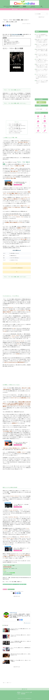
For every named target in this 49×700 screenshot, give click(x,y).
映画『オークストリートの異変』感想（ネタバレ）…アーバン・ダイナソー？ (41, 70)
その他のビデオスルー (11, 589)
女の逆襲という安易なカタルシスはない (15, 131)
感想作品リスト (41, 102)
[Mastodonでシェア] (5, 25)
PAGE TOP (25, 689)
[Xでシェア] (3, 25)
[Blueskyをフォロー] (22, 620)
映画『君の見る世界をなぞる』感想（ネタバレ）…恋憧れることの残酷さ (41, 50)
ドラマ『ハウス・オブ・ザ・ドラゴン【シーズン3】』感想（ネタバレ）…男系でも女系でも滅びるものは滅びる (41, 76)
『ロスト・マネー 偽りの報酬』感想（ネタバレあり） (17, 128)
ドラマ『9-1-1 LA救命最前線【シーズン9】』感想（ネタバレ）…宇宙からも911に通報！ (42, 35)
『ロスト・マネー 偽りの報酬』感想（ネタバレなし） (17, 125)
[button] (47, 13)
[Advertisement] (17, 15)
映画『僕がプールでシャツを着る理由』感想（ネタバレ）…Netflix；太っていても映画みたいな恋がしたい (41, 40)
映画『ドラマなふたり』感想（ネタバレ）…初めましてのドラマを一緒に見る (41, 55)
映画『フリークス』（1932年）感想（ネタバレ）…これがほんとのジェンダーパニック (41, 45)
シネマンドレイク (13, 612)
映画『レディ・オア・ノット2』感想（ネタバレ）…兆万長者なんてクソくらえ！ (42, 82)
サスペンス (5, 589)
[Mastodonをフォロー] (20, 620)
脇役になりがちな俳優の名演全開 (14, 132)
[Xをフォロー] (18, 620)
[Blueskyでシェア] (7, 25)
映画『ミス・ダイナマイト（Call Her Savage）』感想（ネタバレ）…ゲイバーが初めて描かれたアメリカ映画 (42, 65)
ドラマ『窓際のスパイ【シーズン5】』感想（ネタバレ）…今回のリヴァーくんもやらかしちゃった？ (42, 60)
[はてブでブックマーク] (9, 25)
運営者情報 (23, 693)
